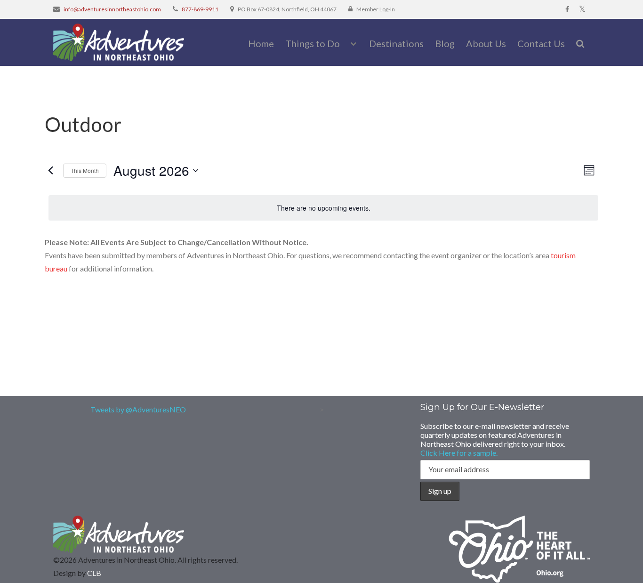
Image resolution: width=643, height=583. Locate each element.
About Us (486, 43)
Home (261, 43)
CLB (94, 572)
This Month (85, 170)
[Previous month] (50, 170)
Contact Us (541, 43)
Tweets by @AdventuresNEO (138, 409)
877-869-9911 (200, 9)
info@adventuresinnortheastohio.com (112, 9)
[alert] (323, 208)
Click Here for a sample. (459, 452)
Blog (445, 43)
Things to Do (312, 43)
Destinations (396, 43)
